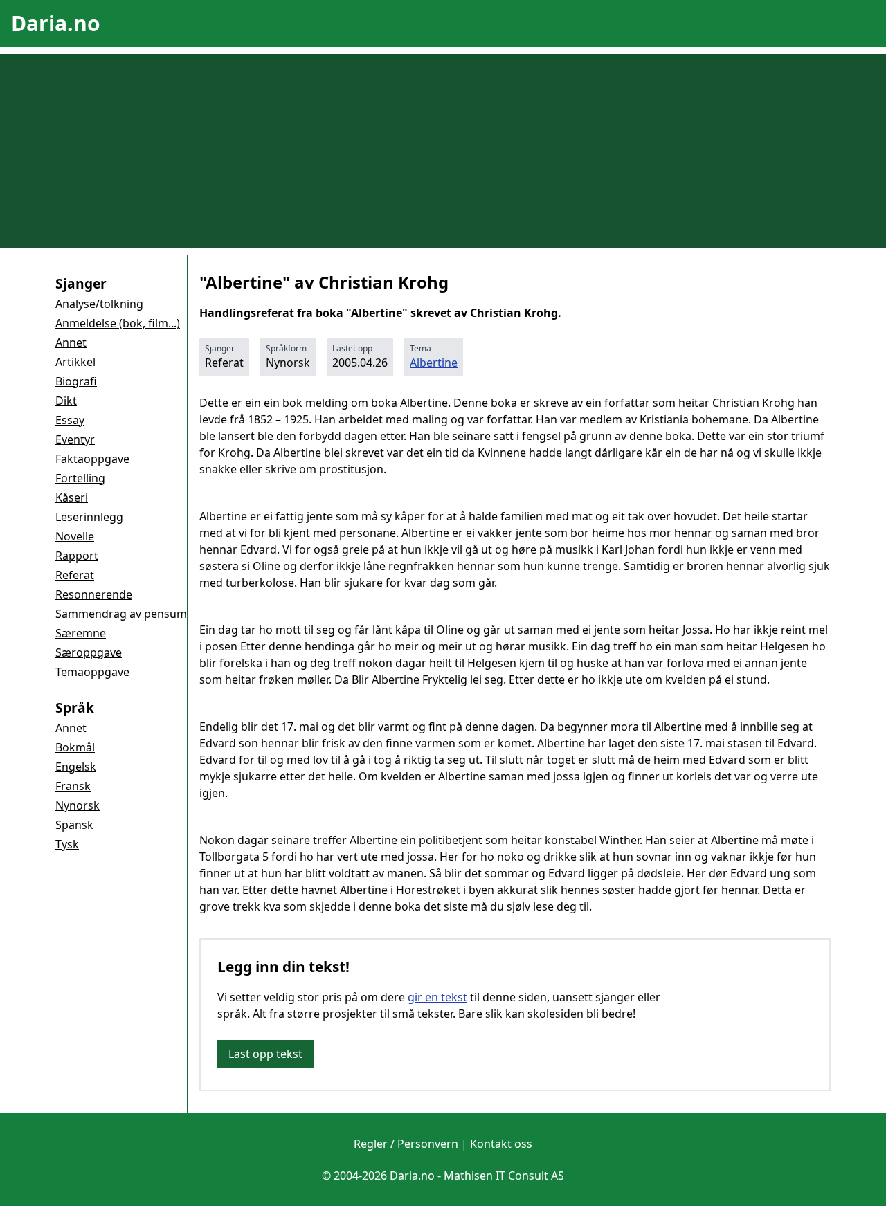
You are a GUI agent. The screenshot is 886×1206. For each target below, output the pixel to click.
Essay (69, 420)
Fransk (73, 786)
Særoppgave (88, 652)
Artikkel (75, 361)
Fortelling (80, 478)
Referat (74, 575)
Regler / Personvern (406, 1143)
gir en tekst (437, 997)
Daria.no (55, 23)
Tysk (67, 844)
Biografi (76, 381)
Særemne (80, 633)
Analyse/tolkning (99, 303)
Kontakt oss (501, 1143)
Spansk (74, 824)
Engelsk (75, 766)
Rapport (76, 555)
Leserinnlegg (89, 516)
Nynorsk (77, 805)
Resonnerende (93, 594)
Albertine (434, 362)
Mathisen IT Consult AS (504, 1175)
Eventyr (75, 439)
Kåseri (71, 497)
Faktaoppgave (92, 458)
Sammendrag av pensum (121, 613)
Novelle (74, 536)
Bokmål (75, 747)
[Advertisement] (443, 151)
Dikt (66, 400)
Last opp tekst (265, 1053)
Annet (71, 342)
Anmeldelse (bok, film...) (117, 323)
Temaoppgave (92, 671)
